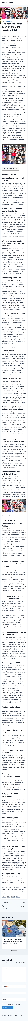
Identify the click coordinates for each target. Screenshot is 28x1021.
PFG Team (6, 943)
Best (8, 896)
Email (4, 993)
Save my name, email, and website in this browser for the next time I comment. (13, 1003)
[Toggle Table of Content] (16, 169)
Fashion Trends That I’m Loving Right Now (20, 904)
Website (5, 999)
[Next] (24, 934)
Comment (6, 968)
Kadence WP (14, 1017)
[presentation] (14, 928)
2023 (4, 896)
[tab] (11, 950)
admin (4, 33)
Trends (13, 896)
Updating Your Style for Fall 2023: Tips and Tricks (7, 905)
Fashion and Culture (7, 21)
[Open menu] (25, 3)
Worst (17, 896)
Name (5, 986)
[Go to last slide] (4, 934)
